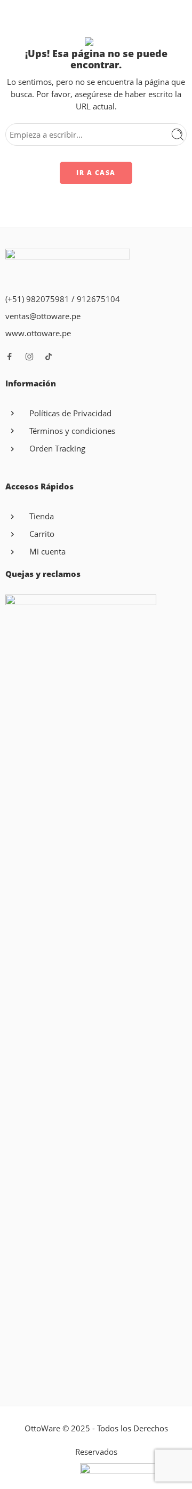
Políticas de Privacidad (70, 413)
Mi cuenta (47, 552)
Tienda (41, 516)
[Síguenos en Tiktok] (48, 356)
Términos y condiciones (72, 431)
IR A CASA (96, 172)
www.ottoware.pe (38, 333)
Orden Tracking (57, 448)
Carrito (41, 534)
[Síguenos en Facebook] (9, 356)
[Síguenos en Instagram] (29, 356)
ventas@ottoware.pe (43, 316)
